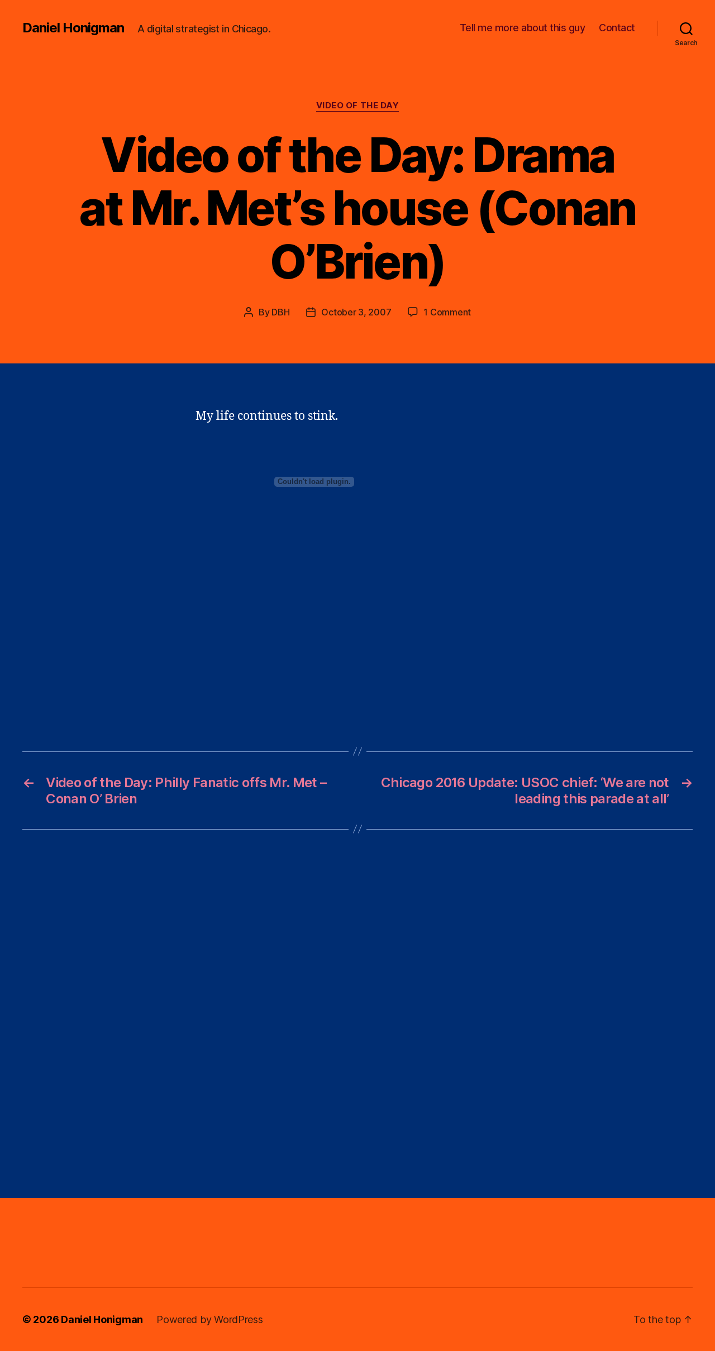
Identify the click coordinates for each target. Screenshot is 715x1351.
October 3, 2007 (356, 312)
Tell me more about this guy (522, 27)
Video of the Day (357, 105)
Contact (617, 27)
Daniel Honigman (73, 28)
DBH (280, 312)
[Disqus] (357, 1013)
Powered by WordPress (209, 1319)
